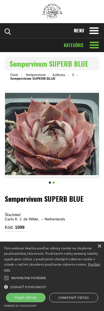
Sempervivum (36, 75)
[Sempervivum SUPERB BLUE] (52, 134)
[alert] (52, 276)
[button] (6, 278)
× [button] (99, 246)
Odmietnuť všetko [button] (73, 298)
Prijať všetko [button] (26, 298)
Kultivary (59, 75)
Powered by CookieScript (20, 306)
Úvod (14, 75)
